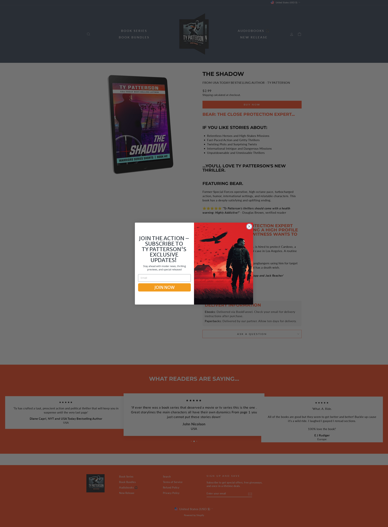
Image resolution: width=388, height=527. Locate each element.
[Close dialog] (249, 226)
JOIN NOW (164, 287)
